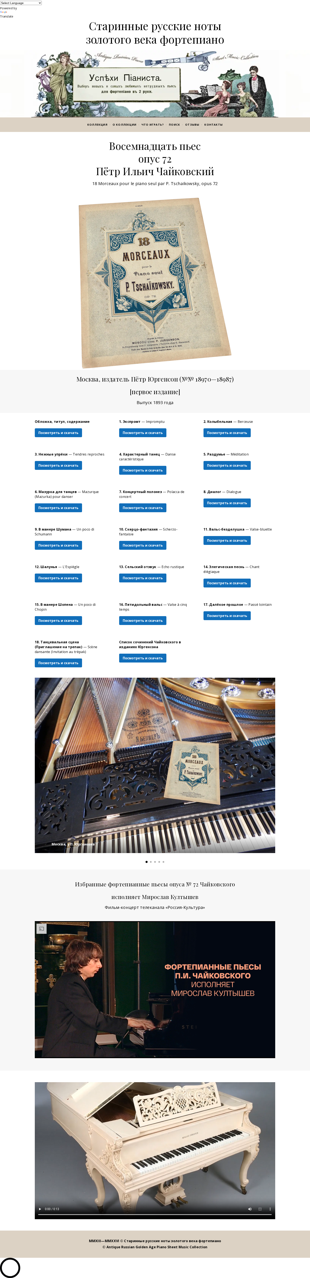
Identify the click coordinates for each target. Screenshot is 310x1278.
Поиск (174, 124)
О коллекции (124, 124)
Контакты (213, 124)
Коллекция (97, 124)
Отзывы (192, 124)
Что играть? (153, 124)
